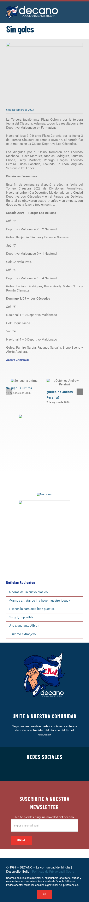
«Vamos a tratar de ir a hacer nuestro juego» (39, 600)
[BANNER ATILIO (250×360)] (44, 415)
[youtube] (58, 771)
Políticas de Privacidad (48, 871)
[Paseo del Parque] (44, 494)
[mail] (64, 771)
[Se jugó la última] (24, 381)
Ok (44, 894)
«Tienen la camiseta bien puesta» (32, 609)
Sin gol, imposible (21, 617)
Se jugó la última (19, 388)
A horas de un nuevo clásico (28, 592)
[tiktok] (51, 771)
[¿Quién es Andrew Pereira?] (65, 382)
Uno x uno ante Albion (24, 625)
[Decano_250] (44, 502)
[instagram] (38, 771)
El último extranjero (22, 634)
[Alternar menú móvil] (81, 10)
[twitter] (31, 771)
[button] (9, 392)
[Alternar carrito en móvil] (73, 10)
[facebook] (24, 771)
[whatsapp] (44, 771)
